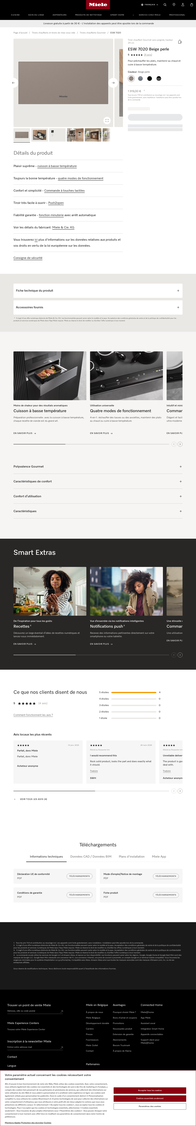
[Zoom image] (107, 120)
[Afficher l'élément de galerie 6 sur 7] (111, 135)
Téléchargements (79, 876)
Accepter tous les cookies (150, 1091)
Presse (89, 1034)
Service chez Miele (150, 15)
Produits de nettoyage (88, 15)
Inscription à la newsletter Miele (29, 1041)
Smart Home (117, 15)
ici (36, 239)
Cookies (47, 1123)
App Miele (146, 1018)
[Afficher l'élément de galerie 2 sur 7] (39, 135)
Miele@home (147, 1012)
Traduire (94, 771)
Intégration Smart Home (152, 1029)
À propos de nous (94, 1012)
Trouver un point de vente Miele (29, 1005)
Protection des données (32, 1123)
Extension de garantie (123, 1034)
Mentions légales (13, 1123)
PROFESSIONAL (177, 15)
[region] (68, 83)
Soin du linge (36, 15)
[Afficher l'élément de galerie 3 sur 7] (57, 135)
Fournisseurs (92, 1040)
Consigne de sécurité (27, 258)
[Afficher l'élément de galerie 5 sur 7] (93, 135)
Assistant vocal (148, 1023)
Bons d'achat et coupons (125, 1018)
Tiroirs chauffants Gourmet (93, 33)
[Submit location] (61, 1011)
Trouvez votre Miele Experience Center (26, 1029)
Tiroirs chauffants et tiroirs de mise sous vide (53, 33)
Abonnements (119, 1040)
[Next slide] (113, 83)
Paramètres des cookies (150, 1106)
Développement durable (97, 1023)
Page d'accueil (20, 33)
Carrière (90, 1029)
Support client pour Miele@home (150, 1041)
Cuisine (15, 15)
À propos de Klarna (122, 1051)
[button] (131, 78)
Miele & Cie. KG (63, 227)
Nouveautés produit (122, 1029)
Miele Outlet (92, 1045)
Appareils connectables (152, 1034)
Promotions (118, 1023)
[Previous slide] (13, 83)
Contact (90, 1051)
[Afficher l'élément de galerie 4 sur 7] (75, 135)
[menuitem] (17, 14)
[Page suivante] (180, 791)
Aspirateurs (60, 15)
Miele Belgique (93, 1018)
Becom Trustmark (121, 1045)
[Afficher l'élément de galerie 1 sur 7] (21, 135)
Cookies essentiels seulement (150, 1098)
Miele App (159, 856)
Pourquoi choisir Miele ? (124, 1012)
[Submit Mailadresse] (61, 1048)
